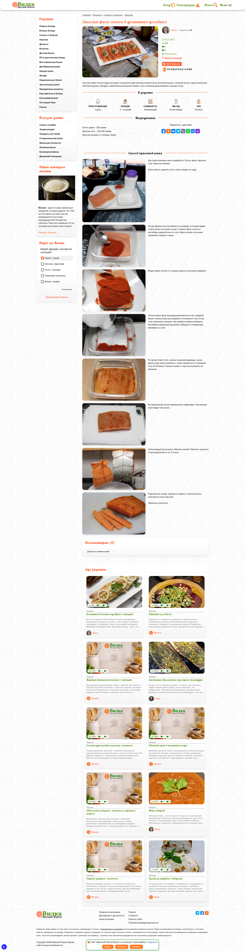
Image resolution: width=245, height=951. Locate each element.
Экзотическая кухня (49, 85)
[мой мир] (193, 131)
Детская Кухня (46, 53)
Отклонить (122, 947)
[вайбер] (183, 131)
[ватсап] (188, 131)
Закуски (129, 15)
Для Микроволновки (49, 67)
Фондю (43, 76)
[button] (4, 947)
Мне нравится (173, 64)
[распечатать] (197, 131)
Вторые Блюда (47, 31)
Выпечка (43, 49)
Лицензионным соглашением (111, 929)
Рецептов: (186, 30)
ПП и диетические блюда (52, 58)
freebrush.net (57, 945)
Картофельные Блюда (51, 94)
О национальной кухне (51, 138)
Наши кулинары (106, 919)
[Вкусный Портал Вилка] (23, 5)
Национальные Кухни (50, 80)
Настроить (136, 947)
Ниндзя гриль (46, 71)
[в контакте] (173, 131)
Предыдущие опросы (57, 297)
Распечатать (171, 54)
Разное (43, 107)
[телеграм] (178, 131)
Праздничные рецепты (51, 89)
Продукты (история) (49, 134)
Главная (86, 15)
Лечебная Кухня (47, 147)
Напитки (43, 40)
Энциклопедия (46, 129)
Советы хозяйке (47, 125)
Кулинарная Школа (49, 152)
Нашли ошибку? (173, 58)
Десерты (43, 44)
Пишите (132, 912)
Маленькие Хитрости (50, 143)
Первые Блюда (47, 26)
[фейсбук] (163, 131)
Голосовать (67, 289)
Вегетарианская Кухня (50, 62)
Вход (166, 5)
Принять (108, 947)
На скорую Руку (47, 102)
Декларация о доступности (111, 916)
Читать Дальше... (48, 232)
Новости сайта (135, 919)
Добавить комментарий (98, 551)
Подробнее (152, 942)
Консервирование (48, 98)
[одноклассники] (168, 131)
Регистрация (185, 5)
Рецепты (97, 15)
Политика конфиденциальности (143, 923)
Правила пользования (109, 912)
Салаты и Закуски (48, 35)
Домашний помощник (50, 156)
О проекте (133, 916)
